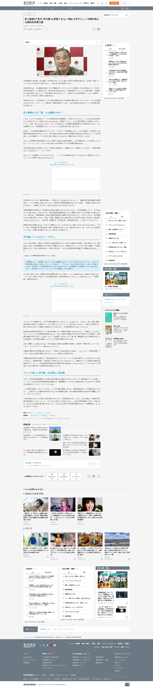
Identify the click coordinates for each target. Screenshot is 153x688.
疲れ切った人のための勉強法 (120, 314)
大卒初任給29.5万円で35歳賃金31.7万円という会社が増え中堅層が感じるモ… (118, 72)
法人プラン (118, 665)
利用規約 (117, 671)
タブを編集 (126, 8)
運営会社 (44, 675)
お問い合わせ (107, 679)
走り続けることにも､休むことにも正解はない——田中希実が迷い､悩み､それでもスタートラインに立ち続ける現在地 (62, 551)
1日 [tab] (110, 216)
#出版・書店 (33, 415)
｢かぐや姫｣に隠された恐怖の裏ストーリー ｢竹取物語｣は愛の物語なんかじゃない (35, 452)
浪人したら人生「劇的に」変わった (118, 220)
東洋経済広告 (99, 657)
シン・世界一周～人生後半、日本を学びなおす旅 (118, 242)
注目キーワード (110, 294)
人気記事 (108, 45)
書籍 (92, 3)
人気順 (60, 3)
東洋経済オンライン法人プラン (81, 657)
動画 (65, 3)
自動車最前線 (112, 234)
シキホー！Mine (46, 668)
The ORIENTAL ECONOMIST (50, 657)
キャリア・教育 (48, 8)
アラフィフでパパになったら (117, 225)
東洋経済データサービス (79, 662)
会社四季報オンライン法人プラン (82, 660)
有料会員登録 (114, 3)
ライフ (57, 8)
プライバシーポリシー (46, 679)
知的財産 (57, 679)
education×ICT (27, 657)
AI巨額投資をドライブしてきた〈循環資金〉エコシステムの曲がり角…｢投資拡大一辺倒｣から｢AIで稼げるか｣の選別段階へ (106, 596)
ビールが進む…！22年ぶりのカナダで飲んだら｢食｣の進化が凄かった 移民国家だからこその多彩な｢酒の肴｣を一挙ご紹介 (90, 551)
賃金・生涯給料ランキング (116, 229)
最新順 (46, 3)
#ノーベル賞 (37, 412)
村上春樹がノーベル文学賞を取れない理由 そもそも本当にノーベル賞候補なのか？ (35, 437)
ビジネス (27, 8)
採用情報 (51, 675)
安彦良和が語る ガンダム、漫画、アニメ (118, 247)
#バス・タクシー (121, 299)
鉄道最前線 (112, 260)
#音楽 (51, 415)
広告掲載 (73, 675)
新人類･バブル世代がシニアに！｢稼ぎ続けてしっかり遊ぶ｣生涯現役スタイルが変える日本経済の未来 (35, 550)
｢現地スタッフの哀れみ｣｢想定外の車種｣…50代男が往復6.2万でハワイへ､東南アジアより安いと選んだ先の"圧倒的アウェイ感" (117, 551)
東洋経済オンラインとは (111, 15)
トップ (40, 3)
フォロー (46, 29)
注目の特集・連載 (110, 269)
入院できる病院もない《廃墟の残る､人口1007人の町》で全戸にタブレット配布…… (118, 81)
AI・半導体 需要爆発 (111, 286)
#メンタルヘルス (109, 302)
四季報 (85, 3)
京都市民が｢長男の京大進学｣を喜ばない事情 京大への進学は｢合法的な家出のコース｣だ (35, 430)
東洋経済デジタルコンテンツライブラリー (54, 665)
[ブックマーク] (94, 29)
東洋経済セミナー (78, 665)
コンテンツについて (120, 660)
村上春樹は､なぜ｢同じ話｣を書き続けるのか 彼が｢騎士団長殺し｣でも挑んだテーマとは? (75, 452)
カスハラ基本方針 (97, 679)
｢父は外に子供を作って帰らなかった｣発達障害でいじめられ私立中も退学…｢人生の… (118, 54)
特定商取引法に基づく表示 (69, 679)
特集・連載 (53, 3)
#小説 (46, 412)
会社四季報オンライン (48, 660)
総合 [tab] (110, 48)
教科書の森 (99, 662)
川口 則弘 (29, 29)
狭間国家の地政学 (119, 338)
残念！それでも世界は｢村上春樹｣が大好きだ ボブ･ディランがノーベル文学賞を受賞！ (75, 445)
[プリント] (98, 29)
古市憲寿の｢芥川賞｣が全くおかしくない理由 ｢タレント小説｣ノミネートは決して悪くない (75, 437)
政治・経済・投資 (36, 8)
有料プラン (118, 662)
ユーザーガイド (119, 668)
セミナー (77, 3)
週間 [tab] (122, 216)
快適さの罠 (117, 326)
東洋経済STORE (47, 662)
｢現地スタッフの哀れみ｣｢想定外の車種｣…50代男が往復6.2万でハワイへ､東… (118, 90)
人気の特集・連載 (111, 213)
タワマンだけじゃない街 (115, 256)
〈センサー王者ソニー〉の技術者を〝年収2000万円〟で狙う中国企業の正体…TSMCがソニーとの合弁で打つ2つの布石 (106, 611)
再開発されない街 (114, 238)
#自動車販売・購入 (110, 299)
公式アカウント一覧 (62, 675)
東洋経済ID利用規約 (84, 679)
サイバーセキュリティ (29, 660)
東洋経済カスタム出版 (102, 660)
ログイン (125, 3)
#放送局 (43, 415)
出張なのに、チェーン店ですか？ (118, 251)
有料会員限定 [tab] (122, 49)
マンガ (71, 3)
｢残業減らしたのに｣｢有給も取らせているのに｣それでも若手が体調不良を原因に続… (118, 63)
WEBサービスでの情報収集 (31, 679)
